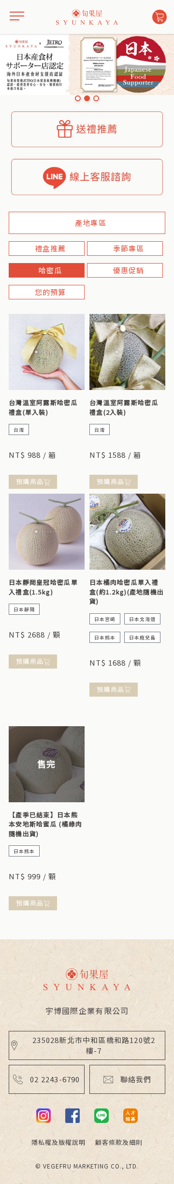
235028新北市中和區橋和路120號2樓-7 (93, 1045)
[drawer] (17, 17)
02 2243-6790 (55, 1079)
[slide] (78, 98)
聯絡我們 (136, 1079)
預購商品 (30, 481)
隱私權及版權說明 (58, 1142)
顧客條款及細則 (119, 1142)
